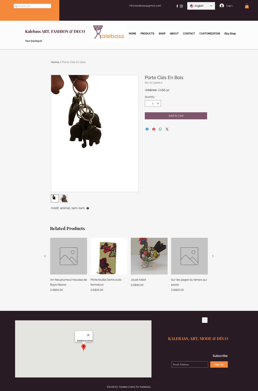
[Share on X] (167, 129)
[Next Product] (213, 256)
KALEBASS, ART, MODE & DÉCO (198, 338)
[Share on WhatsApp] (160, 129)
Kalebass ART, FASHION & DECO (55, 31)
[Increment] (158, 103)
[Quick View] (68, 256)
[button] (247, 6)
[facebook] (177, 6)
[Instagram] (181, 6)
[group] (129, 267)
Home (55, 62)
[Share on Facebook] (147, 129)
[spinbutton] (153, 103)
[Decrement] (147, 103)
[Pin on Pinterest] (154, 129)
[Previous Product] (45, 256)
